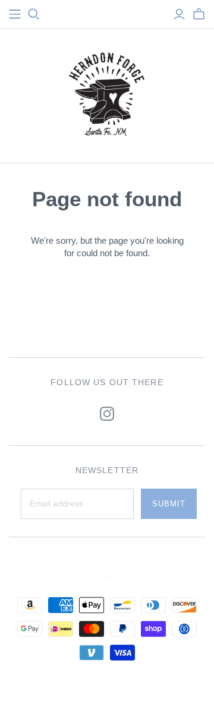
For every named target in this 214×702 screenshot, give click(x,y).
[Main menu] (15, 14)
